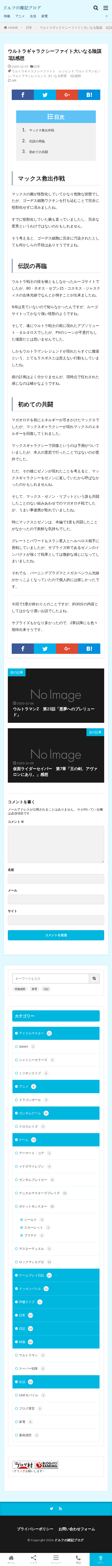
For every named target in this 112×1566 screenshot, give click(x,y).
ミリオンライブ (33, 1073)
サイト (12, 911)
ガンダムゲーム (33, 1113)
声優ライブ (30, 1302)
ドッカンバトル (33, 1289)
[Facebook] (23, 95)
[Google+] (67, 95)
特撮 (7, 16)
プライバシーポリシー (35, 1529)
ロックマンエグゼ (35, 1262)
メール (12, 890)
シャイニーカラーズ (36, 1060)
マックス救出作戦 (38, 129)
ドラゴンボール (33, 1100)
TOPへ (100, 1562)
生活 (33, 16)
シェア (34, 1562)
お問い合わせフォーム (77, 1529)
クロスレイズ (31, 1126)
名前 (11, 869)
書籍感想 (28, 1435)
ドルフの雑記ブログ (69, 1540)
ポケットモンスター (36, 1206)
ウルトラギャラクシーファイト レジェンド (43, 71)
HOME (13, 28)
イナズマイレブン (34, 1166)
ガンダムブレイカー (36, 1180)
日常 (29, 28)
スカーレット (36, 1227)
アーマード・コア (34, 1153)
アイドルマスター (35, 1033)
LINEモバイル (31, 1395)
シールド (33, 1220)
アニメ (20, 16)
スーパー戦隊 (31, 1368)
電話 (78, 1562)
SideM (26, 1046)
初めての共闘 (35, 151)
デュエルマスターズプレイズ (42, 1193)
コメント (16, 821)
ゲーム (27, 1140)
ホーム (11, 1562)
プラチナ (33, 1235)
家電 (44, 16)
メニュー (56, 1562)
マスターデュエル (34, 1249)
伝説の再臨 (33, 140)
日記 (46, 988)
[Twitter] (45, 95)
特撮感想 (20, 988)
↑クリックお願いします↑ (28, 1471)
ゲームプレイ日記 (35, 1275)
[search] (94, 978)
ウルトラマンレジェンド (29, 76)
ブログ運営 (30, 1408)
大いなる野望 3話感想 (64, 76)
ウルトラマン (31, 1355)
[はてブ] (89, 95)
